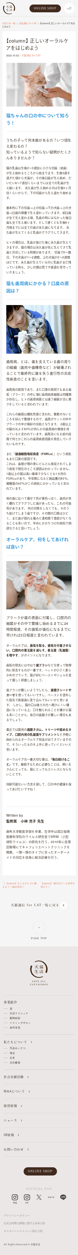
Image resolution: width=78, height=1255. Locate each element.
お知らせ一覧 (9, 23)
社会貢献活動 (14, 1076)
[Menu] (69, 8)
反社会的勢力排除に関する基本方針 (24, 1223)
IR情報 (9, 1135)
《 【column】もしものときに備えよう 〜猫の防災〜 (19, 885)
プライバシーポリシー (17, 1215)
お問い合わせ (14, 1149)
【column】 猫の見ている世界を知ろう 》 (58, 885)
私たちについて (15, 1042)
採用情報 (10, 1105)
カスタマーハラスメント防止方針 (23, 1231)
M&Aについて (14, 1091)
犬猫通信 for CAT (28, 23)
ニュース (10, 1120)
